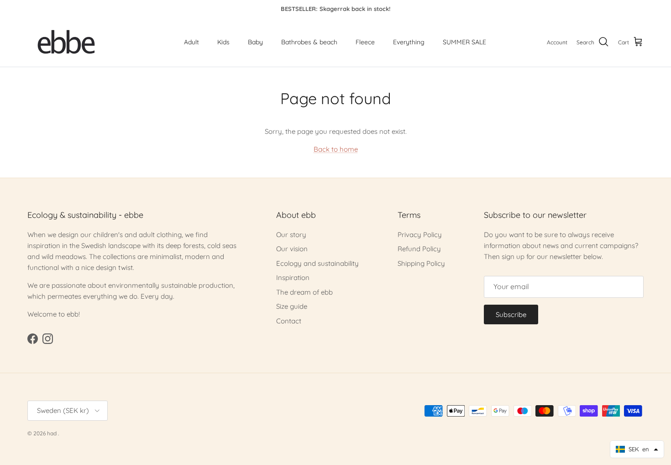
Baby (255, 42)
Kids (223, 42)
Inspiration (292, 277)
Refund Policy (419, 248)
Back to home (336, 149)
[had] (66, 42)
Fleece (365, 42)
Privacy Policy (420, 234)
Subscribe (511, 314)
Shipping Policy (421, 263)
